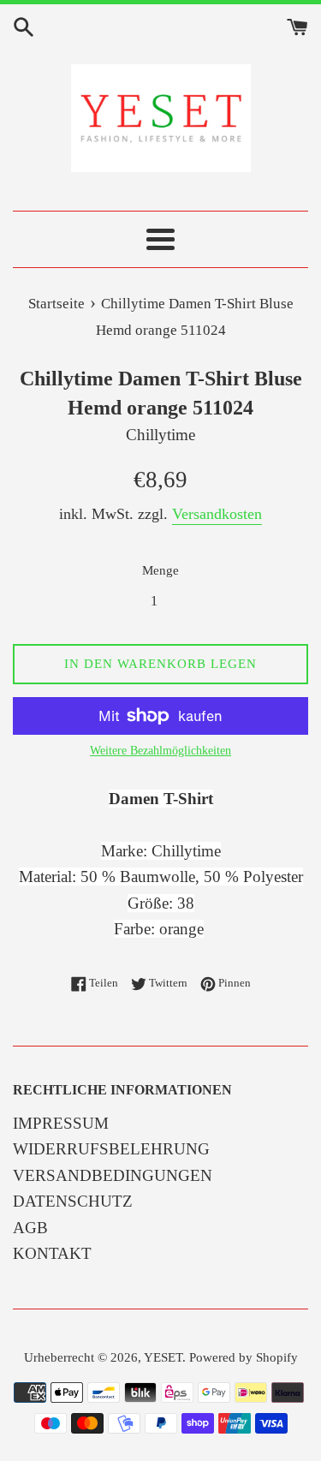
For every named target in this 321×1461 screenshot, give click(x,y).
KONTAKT (52, 1253)
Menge (160, 570)
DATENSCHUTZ (73, 1201)
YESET (163, 1357)
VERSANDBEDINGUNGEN (112, 1175)
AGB (30, 1228)
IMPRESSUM (61, 1123)
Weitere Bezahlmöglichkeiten (160, 750)
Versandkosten (217, 513)
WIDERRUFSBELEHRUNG (111, 1149)
